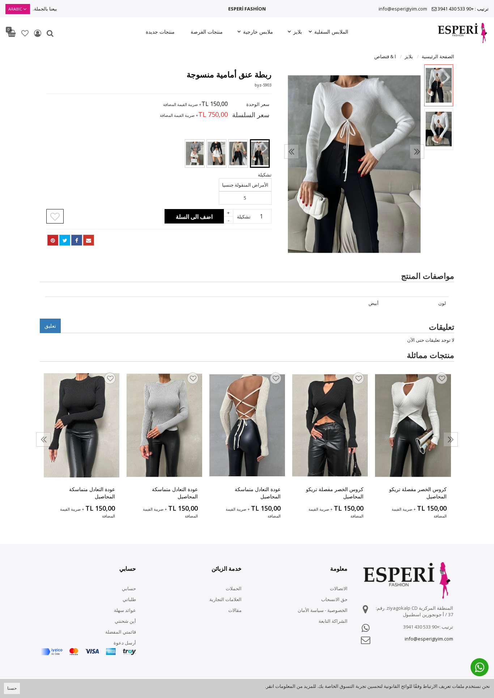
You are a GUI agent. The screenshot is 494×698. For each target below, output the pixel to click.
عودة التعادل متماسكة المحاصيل (258, 493)
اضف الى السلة (194, 217)
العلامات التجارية (225, 599)
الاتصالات (339, 588)
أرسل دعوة (125, 642)
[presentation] (291, 151)
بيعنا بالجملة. (45, 8)
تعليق (50, 325)
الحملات (234, 588)
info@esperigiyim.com (403, 8)
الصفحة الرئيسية (438, 56)
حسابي (129, 588)
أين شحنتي (125, 621)
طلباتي (129, 599)
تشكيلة (244, 216)
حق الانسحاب (334, 599)
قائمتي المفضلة (120, 632)
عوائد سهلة (125, 610)
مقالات (235, 610)
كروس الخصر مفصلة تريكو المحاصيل (417, 493)
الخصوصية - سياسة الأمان (323, 610)
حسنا (12, 688)
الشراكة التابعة (333, 621)
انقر (270, 686)
